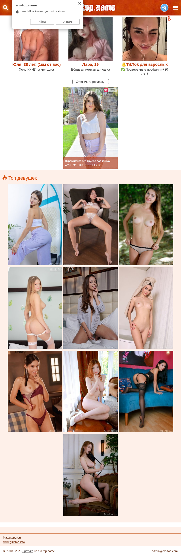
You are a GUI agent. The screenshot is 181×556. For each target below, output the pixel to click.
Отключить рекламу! (90, 81)
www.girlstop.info (14, 542)
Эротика (27, 551)
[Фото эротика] (90, 7)
